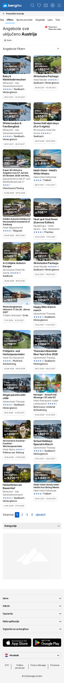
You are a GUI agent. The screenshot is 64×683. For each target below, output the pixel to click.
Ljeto (50, 19)
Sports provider (24, 19)
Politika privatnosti (20, 666)
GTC (7, 665)
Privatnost (54, 665)
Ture (57, 19)
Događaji (40, 19)
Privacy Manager (38, 665)
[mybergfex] (52, 5)
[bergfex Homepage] (12, 5)
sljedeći (40, 514)
